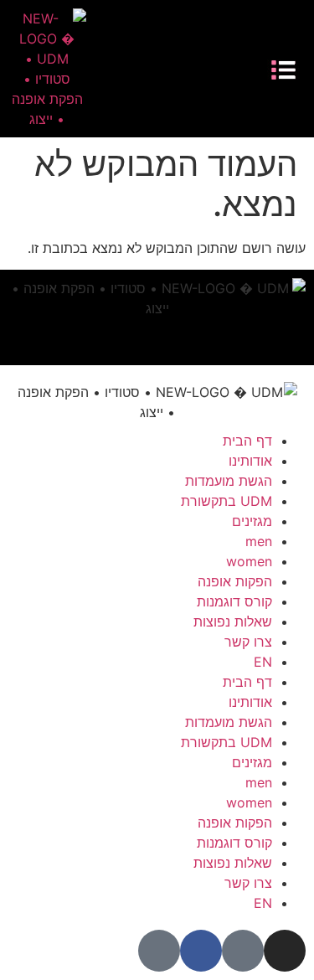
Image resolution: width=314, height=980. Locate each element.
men (258, 541)
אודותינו (250, 460)
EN (263, 661)
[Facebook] (160, 68)
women (249, 561)
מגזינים (252, 521)
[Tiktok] (185, 68)
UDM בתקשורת (226, 501)
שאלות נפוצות (232, 621)
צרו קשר (248, 641)
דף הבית (247, 440)
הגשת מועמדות (228, 480)
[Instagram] (210, 68)
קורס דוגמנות (234, 601)
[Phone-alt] (134, 68)
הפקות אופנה (235, 581)
